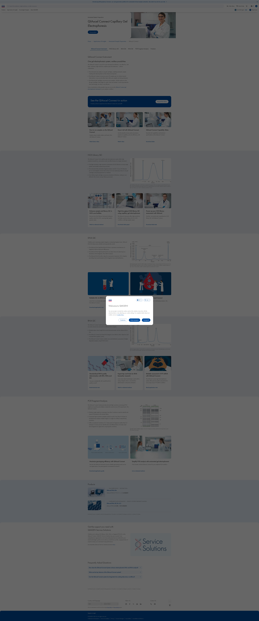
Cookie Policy (120, 315)
